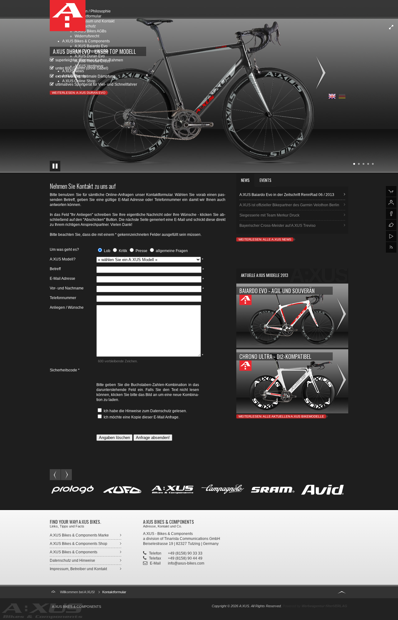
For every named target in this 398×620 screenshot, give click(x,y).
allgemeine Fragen (171, 251)
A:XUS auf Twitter (391, 225)
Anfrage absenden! (153, 437)
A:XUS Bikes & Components (73, 552)
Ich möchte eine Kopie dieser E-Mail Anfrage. (141, 417)
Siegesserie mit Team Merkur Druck (269, 215)
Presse (141, 251)
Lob (106, 251)
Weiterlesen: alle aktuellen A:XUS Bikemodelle (281, 416)
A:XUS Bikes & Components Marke (79, 535)
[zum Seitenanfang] (341, 591)
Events (265, 180)
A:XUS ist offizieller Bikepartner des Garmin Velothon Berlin (289, 205)
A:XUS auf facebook (391, 213)
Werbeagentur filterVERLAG (324, 606)
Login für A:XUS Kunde (391, 202)
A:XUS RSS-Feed (391, 247)
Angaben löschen (114, 437)
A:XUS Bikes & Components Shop (78, 543)
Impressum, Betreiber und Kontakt (78, 569)
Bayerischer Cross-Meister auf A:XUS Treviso (277, 225)
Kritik (122, 251)
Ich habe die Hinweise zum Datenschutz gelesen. (145, 411)
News (245, 180)
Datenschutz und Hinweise (72, 560)
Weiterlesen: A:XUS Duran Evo (78, 92)
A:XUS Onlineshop (391, 191)
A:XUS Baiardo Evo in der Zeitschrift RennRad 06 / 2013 (286, 195)
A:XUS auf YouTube (391, 236)
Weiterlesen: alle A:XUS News (264, 239)
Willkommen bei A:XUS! (77, 592)
